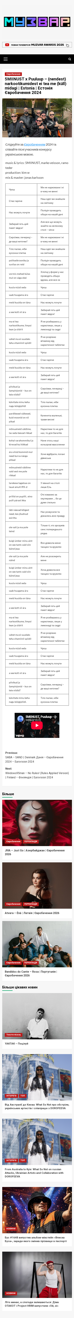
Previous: (34, 757)
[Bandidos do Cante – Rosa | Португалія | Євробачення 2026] (37, 944)
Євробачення (13, 74)
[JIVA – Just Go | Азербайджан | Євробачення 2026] (37, 823)
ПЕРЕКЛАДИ (30, 841)
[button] (5, 58)
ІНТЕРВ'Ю (11, 1096)
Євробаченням (34, 144)
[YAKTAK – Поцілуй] (37, 1016)
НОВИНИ (10, 1228)
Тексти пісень (13, 1035)
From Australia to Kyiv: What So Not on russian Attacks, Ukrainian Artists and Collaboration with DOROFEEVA (34, 1173)
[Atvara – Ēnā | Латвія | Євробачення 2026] (37, 885)
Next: (37, 773)
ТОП (22, 1096)
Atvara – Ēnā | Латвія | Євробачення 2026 (32, 913)
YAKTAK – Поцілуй (16, 1043)
